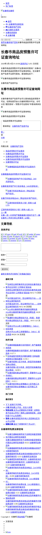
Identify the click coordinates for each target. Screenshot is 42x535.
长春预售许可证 (12, 162)
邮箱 (3, 260)
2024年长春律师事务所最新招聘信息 (20, 312)
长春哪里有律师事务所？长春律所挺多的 (22, 462)
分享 (3, 138)
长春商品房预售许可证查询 (17, 157)
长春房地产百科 (14, 27)
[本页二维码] (8, 532)
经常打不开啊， (14, 405)
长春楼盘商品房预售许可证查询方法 (16, 174)
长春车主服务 (13, 30)
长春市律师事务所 (17, 465)
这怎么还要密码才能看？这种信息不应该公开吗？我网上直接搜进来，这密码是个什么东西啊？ (23, 413)
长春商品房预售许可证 (15, 154)
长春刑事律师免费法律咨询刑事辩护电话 (22, 509)
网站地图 (21, 517)
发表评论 (24, 64)
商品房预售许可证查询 (15, 151)
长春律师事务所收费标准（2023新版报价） (23, 484)
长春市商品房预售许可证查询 (18, 159)
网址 (3, 264)
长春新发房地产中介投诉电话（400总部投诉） (20, 186)
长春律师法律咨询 (15, 24)
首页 (7, 3)
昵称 (3, 255)
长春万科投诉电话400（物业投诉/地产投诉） (19, 198)
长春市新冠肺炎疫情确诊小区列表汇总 (21, 387)
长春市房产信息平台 (20, 126)
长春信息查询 (11, 33)
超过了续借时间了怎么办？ (21, 424)
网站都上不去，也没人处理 (19, 407)
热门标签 (9, 6)
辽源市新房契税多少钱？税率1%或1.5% (17, 210)
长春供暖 (11, 35)
